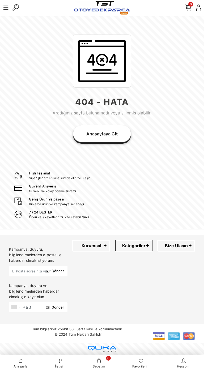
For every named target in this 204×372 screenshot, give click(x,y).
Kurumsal (91, 245)
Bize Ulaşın (176, 245)
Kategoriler (134, 245)
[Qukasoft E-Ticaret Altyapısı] (102, 349)
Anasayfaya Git (102, 133)
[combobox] (15, 307)
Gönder (58, 271)
